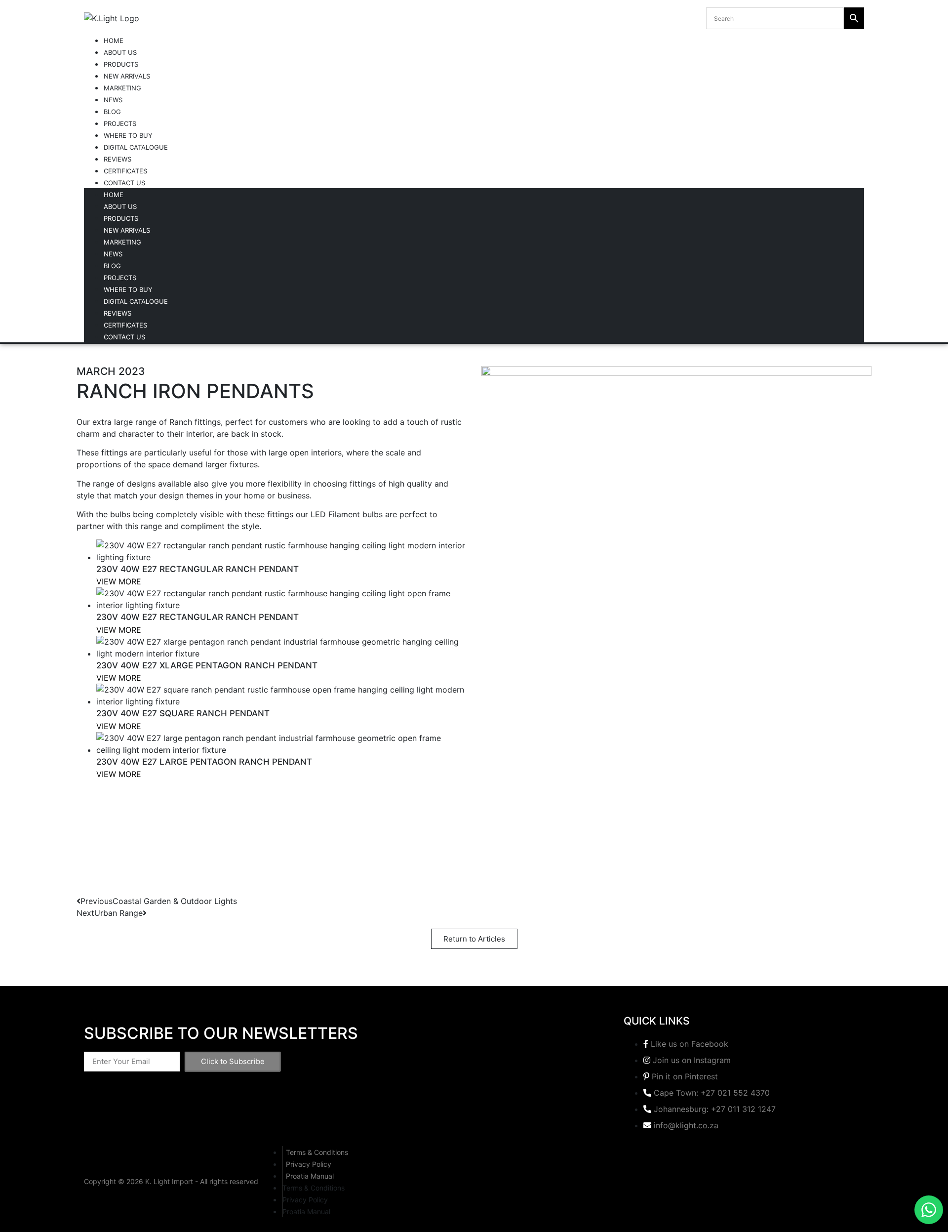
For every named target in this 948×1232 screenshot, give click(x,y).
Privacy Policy (308, 1164)
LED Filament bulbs (347, 514)
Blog (112, 112)
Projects (120, 123)
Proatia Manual (310, 1176)
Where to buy (128, 135)
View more (118, 581)
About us (120, 52)
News (113, 100)
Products (121, 64)
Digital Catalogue (136, 147)
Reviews (117, 159)
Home (113, 40)
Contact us (124, 183)
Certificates (125, 171)
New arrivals (127, 76)
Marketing (122, 88)
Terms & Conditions (317, 1152)
